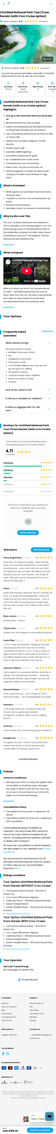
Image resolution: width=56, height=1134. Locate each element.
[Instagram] (7, 1053)
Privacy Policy (7, 1013)
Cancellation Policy (9, 1017)
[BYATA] (4, 1082)
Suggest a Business (9, 1035)
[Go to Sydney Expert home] (16, 4)
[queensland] (29, 1082)
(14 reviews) (43, 21)
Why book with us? (37, 1003)
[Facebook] (3, 1053)
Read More (8, 244)
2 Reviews (8, 470)
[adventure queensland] (16, 1082)
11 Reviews (8, 463)
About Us (5, 1003)
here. (17, 868)
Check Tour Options (40, 1130)
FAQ (31, 1007)
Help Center (34, 1010)
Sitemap (33, 1020)
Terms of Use (7, 1020)
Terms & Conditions (9, 1007)
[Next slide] (54, 45)
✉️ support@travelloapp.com (41, 1035)
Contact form (35, 1038)
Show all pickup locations (18, 913)
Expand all (47, 331)
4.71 (21, 21)
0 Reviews (8, 484)
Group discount (30, 979)
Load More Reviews (28, 759)
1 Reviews (8, 477)
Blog (3, 1010)
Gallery (49, 59)
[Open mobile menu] (4, 4)
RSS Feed (33, 1017)
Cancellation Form (37, 1013)
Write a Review (28, 532)
